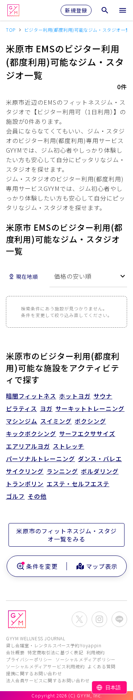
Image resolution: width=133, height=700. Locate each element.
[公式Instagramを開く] (99, 619)
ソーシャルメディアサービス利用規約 (45, 666)
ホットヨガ (75, 395)
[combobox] (88, 276)
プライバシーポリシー (29, 659)
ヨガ (46, 408)
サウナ (102, 395)
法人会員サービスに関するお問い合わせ (48, 680)
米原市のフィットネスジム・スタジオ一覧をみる (66, 534)
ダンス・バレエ (100, 458)
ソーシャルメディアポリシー (85, 659)
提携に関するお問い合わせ (34, 673)
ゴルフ (15, 496)
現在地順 (27, 276)
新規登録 (76, 10)
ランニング (62, 471)
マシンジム (21, 421)
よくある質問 (102, 666)
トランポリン (25, 483)
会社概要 (15, 652)
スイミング (56, 421)
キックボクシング (31, 433)
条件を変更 (42, 566)
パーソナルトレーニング (40, 458)
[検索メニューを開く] (104, 10)
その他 (37, 496)
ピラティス (21, 408)
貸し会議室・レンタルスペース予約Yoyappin (53, 645)
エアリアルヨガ (28, 446)
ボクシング (90, 421)
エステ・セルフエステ (78, 483)
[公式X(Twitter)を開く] (79, 619)
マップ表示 (101, 566)
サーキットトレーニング (90, 408)
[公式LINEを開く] (119, 619)
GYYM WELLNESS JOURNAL (35, 638)
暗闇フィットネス (31, 395)
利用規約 (95, 652)
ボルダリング (100, 471)
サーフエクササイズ (87, 433)
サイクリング (25, 471)
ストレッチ (68, 446)
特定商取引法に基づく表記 (55, 652)
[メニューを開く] (122, 10)
